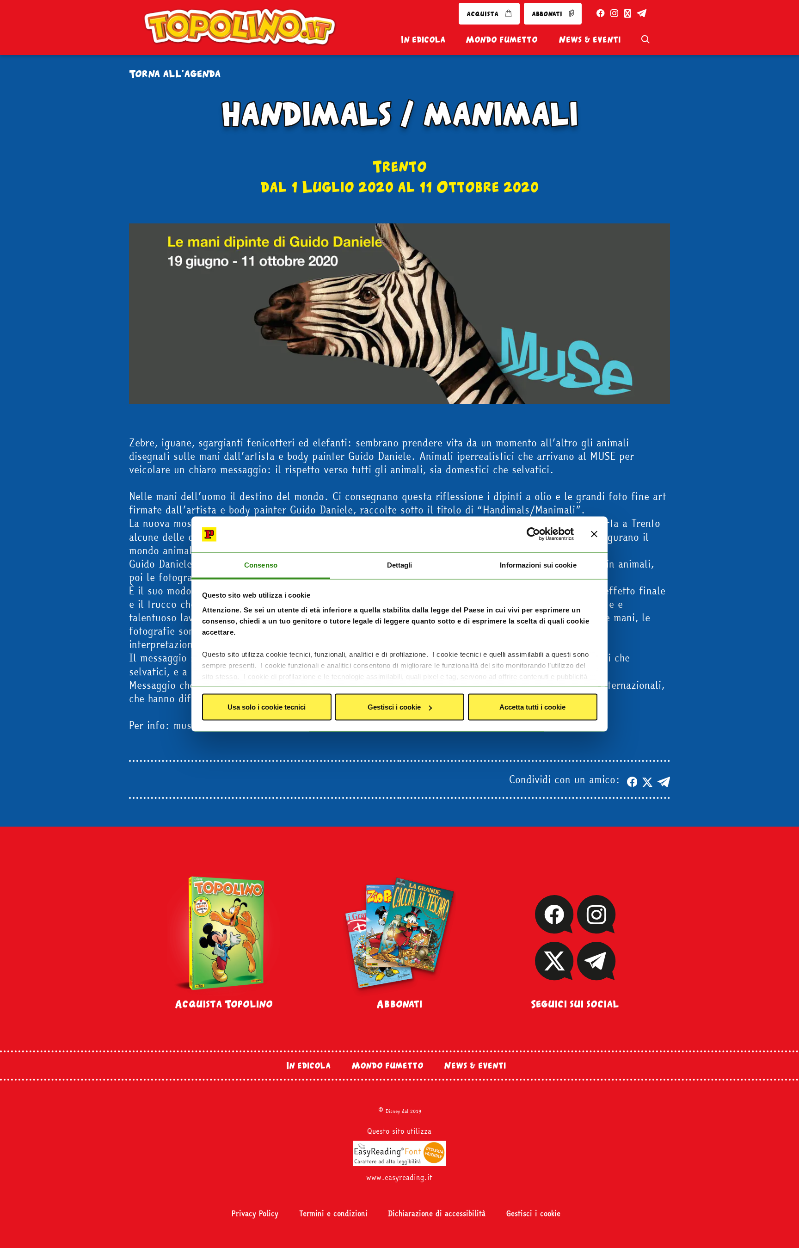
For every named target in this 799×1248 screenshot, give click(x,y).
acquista (483, 14)
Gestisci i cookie (394, 707)
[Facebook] (554, 927)
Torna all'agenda (175, 73)
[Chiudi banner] (594, 534)
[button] (632, 779)
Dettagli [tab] (399, 564)
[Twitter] (554, 974)
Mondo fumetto (502, 39)
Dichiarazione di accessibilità (437, 1213)
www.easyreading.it (399, 1177)
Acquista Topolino (224, 1003)
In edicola (423, 39)
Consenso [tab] (260, 564)
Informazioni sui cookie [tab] (538, 564)
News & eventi (590, 39)
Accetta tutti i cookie (532, 707)
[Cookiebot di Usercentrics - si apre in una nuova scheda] (533, 534)
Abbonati (399, 1003)
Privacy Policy (255, 1213)
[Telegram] (596, 974)
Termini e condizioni (333, 1213)
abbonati (548, 14)
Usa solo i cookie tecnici (266, 707)
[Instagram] (596, 927)
